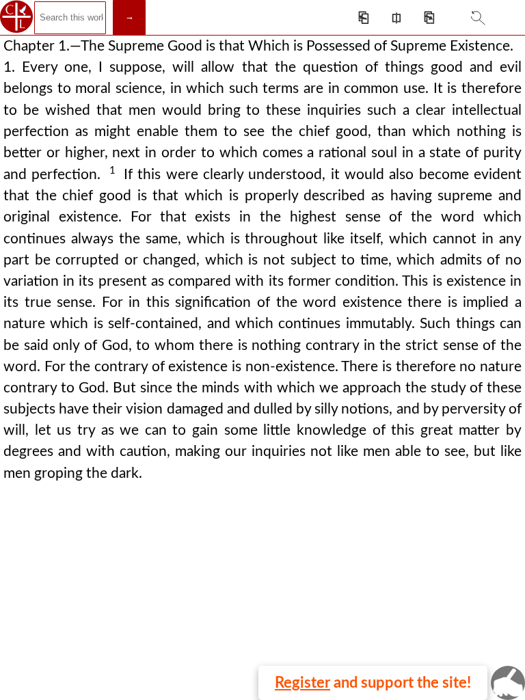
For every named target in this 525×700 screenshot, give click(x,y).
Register (302, 682)
